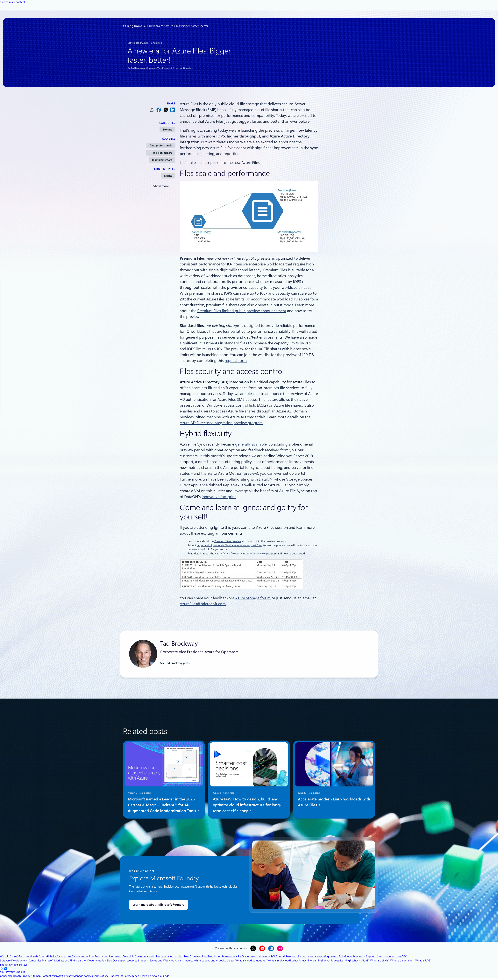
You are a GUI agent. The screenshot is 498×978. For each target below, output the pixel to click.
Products (161, 956)
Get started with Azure (31, 956)
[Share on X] (165, 110)
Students (143, 960)
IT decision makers (160, 152)
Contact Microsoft (52, 975)
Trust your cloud (104, 956)
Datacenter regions (82, 956)
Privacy (68, 975)
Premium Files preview (227, 541)
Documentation (96, 960)
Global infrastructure (58, 956)
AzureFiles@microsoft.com (203, 604)
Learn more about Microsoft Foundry (158, 904)
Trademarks (116, 975)
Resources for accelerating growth (317, 956)
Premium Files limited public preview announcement (241, 310)
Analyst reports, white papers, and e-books (200, 960)
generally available (251, 444)
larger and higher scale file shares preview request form (229, 545)
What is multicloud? (279, 960)
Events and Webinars (161, 960)
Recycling (145, 975)
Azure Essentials (124, 956)
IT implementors (162, 159)
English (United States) (13, 964)
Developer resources (125, 960)
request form (236, 360)
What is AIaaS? (360, 960)
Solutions (291, 956)
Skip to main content (12, 2)
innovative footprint (219, 496)
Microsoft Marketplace (55, 960)
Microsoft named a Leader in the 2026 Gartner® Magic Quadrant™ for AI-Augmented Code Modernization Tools (162, 805)
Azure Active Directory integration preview (240, 553)
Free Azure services (195, 956)
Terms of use (101, 975)
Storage (167, 129)
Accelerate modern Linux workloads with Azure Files (334, 802)
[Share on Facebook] (158, 110)
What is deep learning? (337, 960)
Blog (109, 960)
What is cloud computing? (251, 960)
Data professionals (161, 145)
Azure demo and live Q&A (392, 956)
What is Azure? (9, 956)
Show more (161, 186)
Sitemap (36, 975)
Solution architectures (352, 956)
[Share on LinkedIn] (172, 110)
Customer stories (145, 956)
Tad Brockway (138, 68)
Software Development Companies (20, 960)
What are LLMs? (379, 960)
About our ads (160, 975)
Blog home (134, 26)
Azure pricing (175, 956)
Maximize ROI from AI (272, 956)
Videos (231, 960)
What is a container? (402, 960)
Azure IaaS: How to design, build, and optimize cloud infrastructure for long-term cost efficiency (247, 805)
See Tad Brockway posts (174, 663)
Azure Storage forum (253, 598)
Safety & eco (131, 975)
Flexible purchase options (222, 956)
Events (168, 175)
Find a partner (78, 960)
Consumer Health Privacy (15, 975)
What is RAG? (423, 960)
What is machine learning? (307, 960)
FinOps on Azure (248, 956)
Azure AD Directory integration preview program (221, 422)
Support (371, 956)
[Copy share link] (151, 110)
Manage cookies (83, 975)
